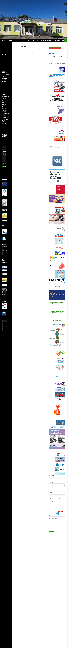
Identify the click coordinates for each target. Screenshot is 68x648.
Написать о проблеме (57, 56)
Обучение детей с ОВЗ (5, 74)
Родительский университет (4, 111)
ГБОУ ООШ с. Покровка (7, 40)
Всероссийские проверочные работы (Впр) (5, 89)
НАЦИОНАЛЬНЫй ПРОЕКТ (5, 115)
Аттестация (3, 102)
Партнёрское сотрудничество (4, 94)
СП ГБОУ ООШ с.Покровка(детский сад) (5, 85)
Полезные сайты (4, 98)
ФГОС (2, 100)
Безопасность (4, 108)
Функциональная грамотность (4, 82)
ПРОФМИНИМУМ (57, 40)
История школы (4, 104)
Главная (24, 40)
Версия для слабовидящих (56, 47)
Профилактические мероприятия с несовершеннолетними (5, 120)
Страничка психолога (5, 113)
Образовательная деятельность (4, 65)
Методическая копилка (5, 117)
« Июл (3, 330)
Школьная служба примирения (5, 124)
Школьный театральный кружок (6, 128)
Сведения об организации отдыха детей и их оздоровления (5, 71)
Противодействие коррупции (5, 62)
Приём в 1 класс (30, 40)
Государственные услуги (6, 96)
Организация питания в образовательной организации (44, 40)
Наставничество (4, 126)
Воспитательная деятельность (4, 79)
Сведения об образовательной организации (4, 55)
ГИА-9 (62, 40)
